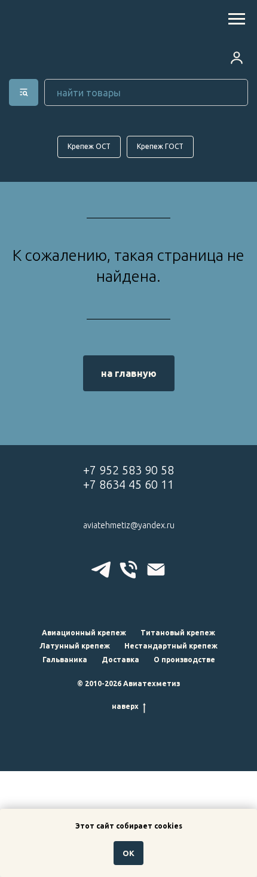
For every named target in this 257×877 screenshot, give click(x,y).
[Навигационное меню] (236, 19)
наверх (125, 706)
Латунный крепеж (74, 646)
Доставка (120, 659)
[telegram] (101, 569)
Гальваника (64, 659)
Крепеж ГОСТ (160, 146)
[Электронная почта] (156, 569)
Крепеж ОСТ (89, 146)
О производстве (184, 659)
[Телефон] (128, 569)
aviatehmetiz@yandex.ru (129, 525)
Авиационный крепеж (84, 633)
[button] (237, 57)
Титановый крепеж (177, 633)
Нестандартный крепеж (171, 646)
